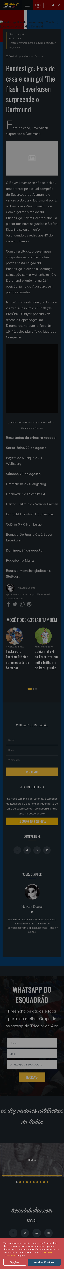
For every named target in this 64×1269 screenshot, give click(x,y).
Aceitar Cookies (44, 1262)
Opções (14, 1262)
